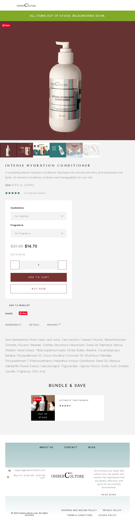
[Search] (113, 5)
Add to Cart (39, 277)
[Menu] (7, 5)
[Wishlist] (124, 5)
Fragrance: (17, 225)
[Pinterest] (74, 487)
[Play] (8, 150)
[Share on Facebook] (16, 313)
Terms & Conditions (79, 515)
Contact (70, 447)
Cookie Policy (107, 515)
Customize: (17, 207)
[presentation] (6, 80)
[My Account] (118, 5)
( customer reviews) (35, 193)
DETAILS (34, 324)
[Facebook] (60, 487)
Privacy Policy (112, 510)
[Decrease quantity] (15, 265)
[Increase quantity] (62, 265)
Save (24, 313)
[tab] (13, 327)
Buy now (39, 288)
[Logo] (31, 5)
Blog (91, 447)
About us (46, 447)
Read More (109, 495)
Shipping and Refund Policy (79, 510)
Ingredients (13, 324)
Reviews (54, 324)
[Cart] (129, 5)
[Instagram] (67, 487)
